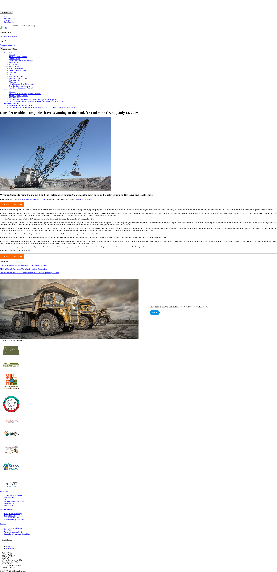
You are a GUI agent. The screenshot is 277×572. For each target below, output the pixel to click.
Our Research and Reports (13, 528)
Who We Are (8, 53)
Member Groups (14, 59)
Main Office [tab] (10, 546)
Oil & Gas (12, 72)
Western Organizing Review (18, 96)
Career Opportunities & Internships (21, 61)
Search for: (24, 26)
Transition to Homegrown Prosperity (21, 88)
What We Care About (11, 66)
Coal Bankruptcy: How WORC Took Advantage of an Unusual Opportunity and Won (29, 273)
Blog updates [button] (4, 36)
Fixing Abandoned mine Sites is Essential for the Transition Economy (23, 265)
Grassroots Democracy (16, 68)
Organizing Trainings (11, 103)
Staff (6, 499)
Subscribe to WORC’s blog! (12, 204)
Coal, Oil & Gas (9, 516)
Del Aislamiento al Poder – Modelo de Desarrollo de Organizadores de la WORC (36, 101)
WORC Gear (13, 63)
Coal (10, 74)
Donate (154, 312)
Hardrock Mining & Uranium (19, 78)
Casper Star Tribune (85, 199)
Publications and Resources (13, 90)
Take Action (13, 82)
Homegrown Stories (15, 80)
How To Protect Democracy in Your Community (25, 94)
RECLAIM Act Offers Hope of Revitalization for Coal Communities (23, 269)
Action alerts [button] (4, 45)
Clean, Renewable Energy (18, 70)
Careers (7, 20)
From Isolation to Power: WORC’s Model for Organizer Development (33, 100)
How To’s (12, 92)
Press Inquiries (9, 22)
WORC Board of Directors (18, 57)
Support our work (10, 18)
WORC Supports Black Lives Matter (21, 84)
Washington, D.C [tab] (12, 548)
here (29, 250)
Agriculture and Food (16, 76)
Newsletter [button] (13, 36)
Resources (3, 524)
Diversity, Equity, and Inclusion (19, 86)
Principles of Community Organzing (21, 105)
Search (31, 26)
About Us (12, 55)
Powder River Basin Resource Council (33, 199)
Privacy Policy (9, 505)
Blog (6, 16)
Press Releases (14, 98)
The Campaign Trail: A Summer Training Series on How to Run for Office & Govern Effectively (42, 107)
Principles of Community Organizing (17, 534)
